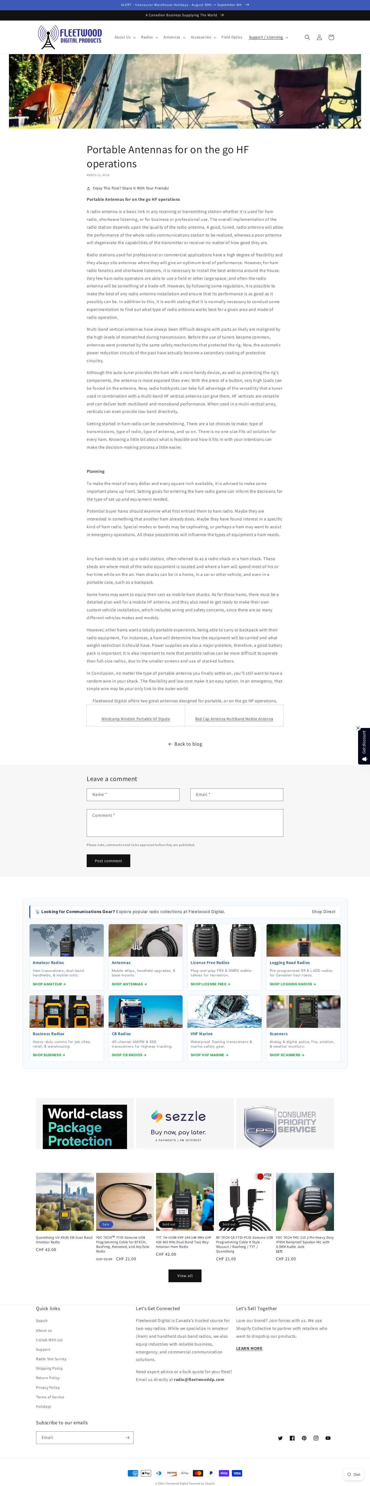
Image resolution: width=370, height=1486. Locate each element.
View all (185, 1275)
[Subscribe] (127, 1437)
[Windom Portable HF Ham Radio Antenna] (135, 712)
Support (43, 1349)
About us (44, 1330)
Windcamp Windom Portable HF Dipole (136, 718)
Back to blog (188, 744)
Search (42, 1320)
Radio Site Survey (51, 1358)
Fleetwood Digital (176, 1483)
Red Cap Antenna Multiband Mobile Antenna (234, 718)
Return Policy (48, 1377)
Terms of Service (50, 1397)
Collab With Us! (49, 1339)
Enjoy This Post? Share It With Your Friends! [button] (131, 188)
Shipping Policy (49, 1368)
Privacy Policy (48, 1387)
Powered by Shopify (202, 1483)
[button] (124, 37)
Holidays (43, 1406)
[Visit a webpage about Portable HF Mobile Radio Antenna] (234, 712)
